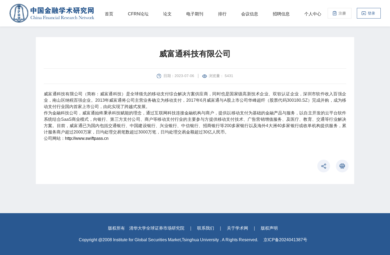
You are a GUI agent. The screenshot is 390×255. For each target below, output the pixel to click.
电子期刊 (194, 14)
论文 (167, 14)
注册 (342, 13)
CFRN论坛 (138, 14)
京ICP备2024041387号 (285, 240)
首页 (109, 14)
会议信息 (249, 14)
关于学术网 (237, 228)
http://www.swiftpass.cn (87, 138)
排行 (222, 14)
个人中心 (312, 14)
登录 (371, 13)
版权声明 (269, 228)
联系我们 (205, 228)
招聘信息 (281, 14)
